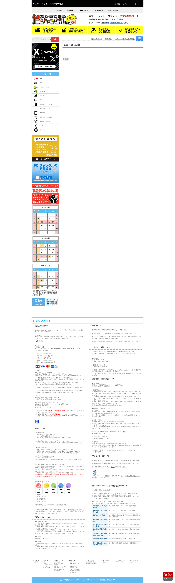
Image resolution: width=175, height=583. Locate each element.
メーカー (42, 125)
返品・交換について (58, 567)
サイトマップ (133, 562)
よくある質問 (57, 570)
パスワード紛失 (46, 567)
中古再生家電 (43, 91)
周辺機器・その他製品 (75, 570)
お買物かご (45, 563)
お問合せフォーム (106, 562)
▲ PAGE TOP (168, 578)
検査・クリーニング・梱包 (60, 566)
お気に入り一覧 (96, 39)
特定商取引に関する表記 (91, 563)
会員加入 (44, 562)
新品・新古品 (43, 95)
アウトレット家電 (44, 87)
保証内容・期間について (59, 569)
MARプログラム (120, 562)
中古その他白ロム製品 (75, 569)
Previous (33, 56)
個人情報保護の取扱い (91, 562)
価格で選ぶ (42, 130)
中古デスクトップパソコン (46, 104)
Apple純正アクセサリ (45, 121)
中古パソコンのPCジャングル (76, 580)
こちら (113, 467)
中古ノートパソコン (45, 100)
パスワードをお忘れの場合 (125, 39)
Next (57, 56)
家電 (41, 82)
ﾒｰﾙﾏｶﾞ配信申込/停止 (47, 565)
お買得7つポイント (58, 563)
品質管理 (56, 565)
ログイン (125, 4)
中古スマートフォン (45, 108)
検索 (55, 39)
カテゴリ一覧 (73, 572)
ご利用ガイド (57, 562)
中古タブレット (44, 112)
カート (134, 4)
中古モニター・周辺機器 (46, 117)
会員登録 (116, 4)
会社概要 (36, 562)
